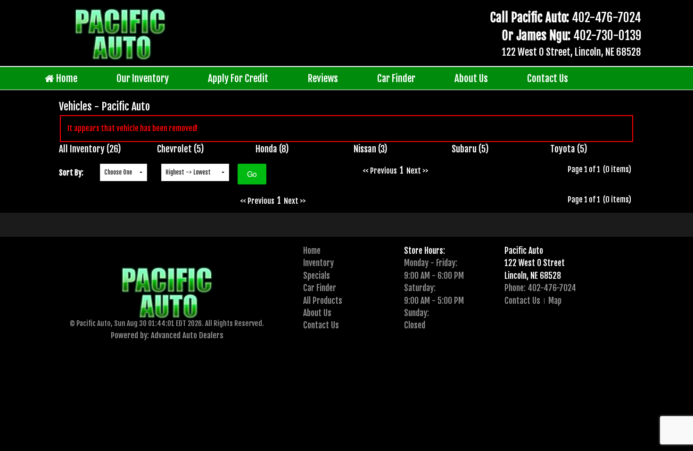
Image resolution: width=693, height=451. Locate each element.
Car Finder (396, 78)
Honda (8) (272, 149)
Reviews (323, 78)
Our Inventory (142, 78)
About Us (471, 78)
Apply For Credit (238, 78)
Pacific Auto (523, 250)
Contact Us (547, 78)
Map (554, 300)
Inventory (318, 263)
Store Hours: (424, 250)
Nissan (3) (371, 149)
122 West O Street (534, 263)
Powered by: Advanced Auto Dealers (167, 335)
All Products (322, 300)
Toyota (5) (568, 149)
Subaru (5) (470, 149)
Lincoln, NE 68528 (532, 275)
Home (65, 78)
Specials (316, 275)
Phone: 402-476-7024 (540, 288)
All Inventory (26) (90, 149)
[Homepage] (120, 34)
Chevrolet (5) (180, 149)
